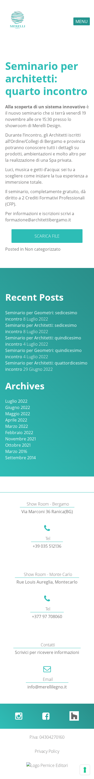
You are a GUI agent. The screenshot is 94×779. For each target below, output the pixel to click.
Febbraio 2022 (19, 432)
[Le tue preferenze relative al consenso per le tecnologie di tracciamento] (85, 770)
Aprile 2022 (16, 420)
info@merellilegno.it (47, 687)
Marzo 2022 (16, 426)
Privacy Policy (47, 751)
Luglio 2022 (16, 401)
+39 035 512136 (47, 546)
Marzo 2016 (16, 451)
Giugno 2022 (17, 407)
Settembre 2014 (20, 458)
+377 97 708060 (47, 616)
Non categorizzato (43, 249)
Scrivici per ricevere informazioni (47, 652)
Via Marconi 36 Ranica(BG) (47, 511)
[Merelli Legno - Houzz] (74, 716)
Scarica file (47, 236)
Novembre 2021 (20, 439)
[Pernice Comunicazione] (47, 765)
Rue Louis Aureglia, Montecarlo (47, 582)
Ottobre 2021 (18, 445)
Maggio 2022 (17, 414)
